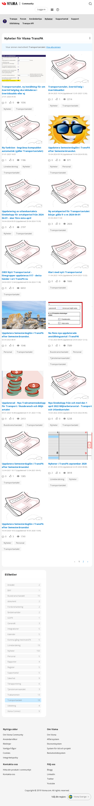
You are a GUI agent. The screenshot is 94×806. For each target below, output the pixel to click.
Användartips (35, 19)
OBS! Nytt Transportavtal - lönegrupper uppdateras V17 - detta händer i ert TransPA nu (21, 275)
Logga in (41, 9)
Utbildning (14, 23)
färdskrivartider (14, 612)
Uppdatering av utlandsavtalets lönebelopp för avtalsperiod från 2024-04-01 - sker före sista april (23, 214)
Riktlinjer (7, 743)
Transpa (13, 19)
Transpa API (28, 23)
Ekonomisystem (54, 743)
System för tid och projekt (59, 748)
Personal (66, 166)
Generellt (11, 623)
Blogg (50, 769)
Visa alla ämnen (53, 47)
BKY (9, 590)
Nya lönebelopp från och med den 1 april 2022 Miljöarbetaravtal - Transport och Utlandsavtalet (70, 406)
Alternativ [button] (90, 38)
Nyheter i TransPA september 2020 (67, 463)
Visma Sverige (80, 796)
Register (11, 667)
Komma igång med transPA (19, 639)
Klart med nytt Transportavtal (65, 272)
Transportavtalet (24, 109)
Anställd (10, 585)
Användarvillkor (10, 739)
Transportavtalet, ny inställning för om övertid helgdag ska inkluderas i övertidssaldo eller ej (23, 90)
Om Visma (51, 734)
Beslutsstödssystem (56, 753)
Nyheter (49, 19)
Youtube (51, 783)
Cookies (6, 753)
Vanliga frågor (9, 748)
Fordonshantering (15, 607)
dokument (11, 601)
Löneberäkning (11, 166)
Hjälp (57, 9)
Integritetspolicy (10, 757)
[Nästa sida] (87, 561)
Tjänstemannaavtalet (60, 358)
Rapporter (11, 661)
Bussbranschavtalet (59, 352)
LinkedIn (51, 774)
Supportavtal (62, 19)
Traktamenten (13, 694)
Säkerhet (11, 678)
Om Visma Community (13, 734)
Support (75, 19)
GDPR (10, 618)
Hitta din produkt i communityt (17, 769)
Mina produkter (52, 9)
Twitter (50, 778)
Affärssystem (53, 739)
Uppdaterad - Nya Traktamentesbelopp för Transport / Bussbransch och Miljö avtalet (24, 406)
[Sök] (90, 4)
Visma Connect (13, 711)
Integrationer (13, 628)
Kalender (11, 634)
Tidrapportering (14, 683)
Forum (23, 19)
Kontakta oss (9, 774)
